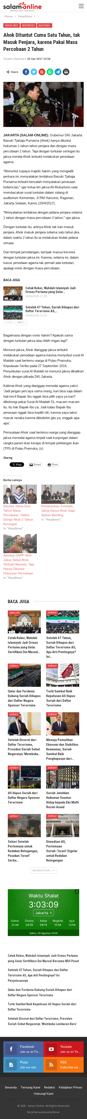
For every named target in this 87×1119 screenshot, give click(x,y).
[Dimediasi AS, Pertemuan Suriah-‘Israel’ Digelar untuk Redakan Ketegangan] (62, 825)
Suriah (52, 612)
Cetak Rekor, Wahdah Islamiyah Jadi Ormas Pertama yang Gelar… (50, 290)
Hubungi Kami (43, 1093)
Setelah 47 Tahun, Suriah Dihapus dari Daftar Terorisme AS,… (52, 309)
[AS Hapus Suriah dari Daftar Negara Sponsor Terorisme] (24, 777)
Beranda (11, 1087)
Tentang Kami (30, 1087)
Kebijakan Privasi (70, 1087)
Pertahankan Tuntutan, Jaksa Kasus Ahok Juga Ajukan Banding (58, 510)
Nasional (45, 25)
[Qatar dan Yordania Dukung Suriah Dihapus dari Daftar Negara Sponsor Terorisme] (24, 675)
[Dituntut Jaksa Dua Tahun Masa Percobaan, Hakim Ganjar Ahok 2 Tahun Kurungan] (20, 494)
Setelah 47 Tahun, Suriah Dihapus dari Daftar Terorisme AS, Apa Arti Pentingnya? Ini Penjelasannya (38, 975)
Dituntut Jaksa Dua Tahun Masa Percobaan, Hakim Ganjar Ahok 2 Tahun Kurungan (18, 515)
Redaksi (49, 1087)
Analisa (14, 612)
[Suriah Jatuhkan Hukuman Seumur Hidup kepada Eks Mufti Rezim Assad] (62, 777)
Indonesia (28, 25)
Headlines (11, 25)
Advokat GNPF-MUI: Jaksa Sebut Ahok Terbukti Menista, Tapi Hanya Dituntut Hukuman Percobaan (18, 564)
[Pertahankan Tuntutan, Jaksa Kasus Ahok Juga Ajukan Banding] (58, 494)
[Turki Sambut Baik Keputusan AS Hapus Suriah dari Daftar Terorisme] (62, 675)
